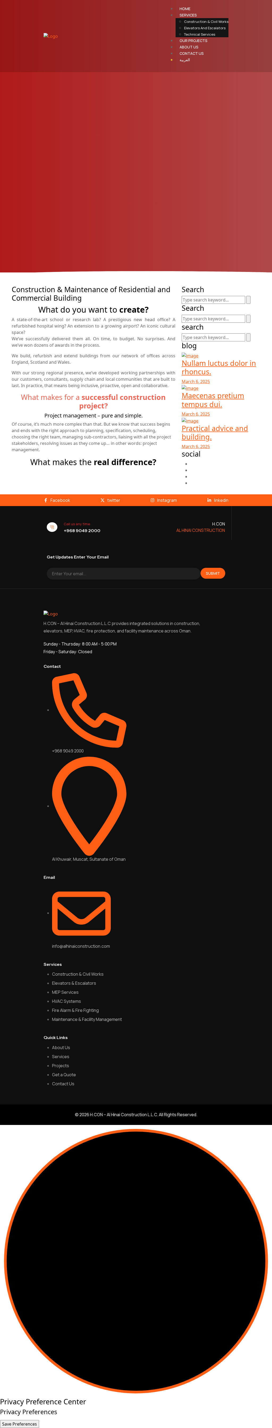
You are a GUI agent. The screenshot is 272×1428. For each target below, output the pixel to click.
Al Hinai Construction (200, 530)
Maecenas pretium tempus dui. (213, 400)
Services (188, 15)
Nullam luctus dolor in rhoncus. (219, 367)
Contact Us (192, 53)
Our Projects (193, 40)
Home (185, 8)
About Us (189, 46)
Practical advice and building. (215, 432)
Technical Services (199, 34)
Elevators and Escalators (205, 28)
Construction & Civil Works (206, 21)
